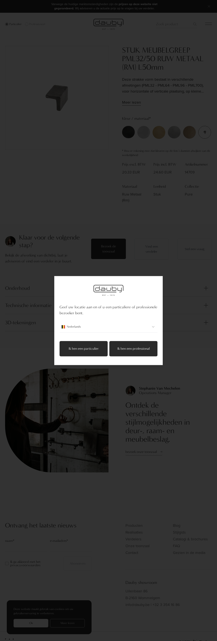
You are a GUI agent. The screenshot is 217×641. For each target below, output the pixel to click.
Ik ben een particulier (84, 349)
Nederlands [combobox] (74, 326)
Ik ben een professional (133, 349)
